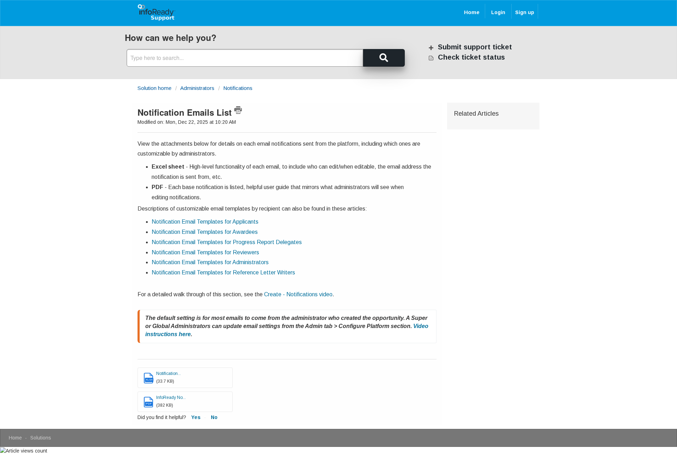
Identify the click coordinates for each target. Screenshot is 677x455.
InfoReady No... (171, 397)
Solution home (155, 88)
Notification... (168, 373)
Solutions (40, 438)
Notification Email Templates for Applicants (205, 222)
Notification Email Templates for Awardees (205, 232)
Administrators (197, 88)
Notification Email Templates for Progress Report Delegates (227, 242)
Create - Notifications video (298, 294)
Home (472, 12)
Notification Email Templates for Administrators (210, 262)
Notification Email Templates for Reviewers (205, 252)
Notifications (237, 88)
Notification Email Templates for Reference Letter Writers (223, 272)
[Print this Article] (238, 110)
